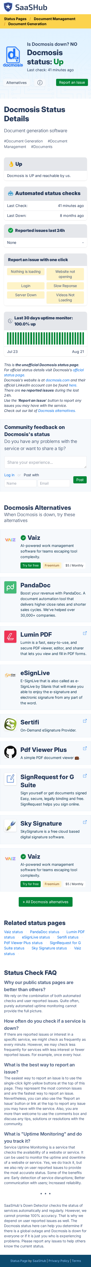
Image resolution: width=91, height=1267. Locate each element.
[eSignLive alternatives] (10, 675)
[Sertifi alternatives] (10, 724)
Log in (9, 475)
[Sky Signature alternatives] (10, 825)
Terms (76, 1261)
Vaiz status (13, 932)
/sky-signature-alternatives (27, 818)
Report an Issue (72, 82)
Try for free (30, 565)
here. (73, 385)
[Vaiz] (10, 540)
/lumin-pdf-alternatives (23, 629)
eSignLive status (36, 937)
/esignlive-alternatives (22, 667)
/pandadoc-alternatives (24, 580)
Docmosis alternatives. (57, 410)
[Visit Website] (85, 633)
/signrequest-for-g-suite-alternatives (35, 771)
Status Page (19, 1261)
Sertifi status (68, 937)
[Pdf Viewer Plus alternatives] (10, 752)
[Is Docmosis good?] (40, 82)
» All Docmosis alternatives (46, 902)
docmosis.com (58, 380)
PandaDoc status (44, 932)
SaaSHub (39, 1261)
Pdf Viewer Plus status (23, 943)
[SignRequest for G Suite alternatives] (10, 779)
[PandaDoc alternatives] (10, 587)
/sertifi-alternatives (20, 717)
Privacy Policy (59, 1261)
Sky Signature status (49, 948)
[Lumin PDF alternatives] (10, 637)
